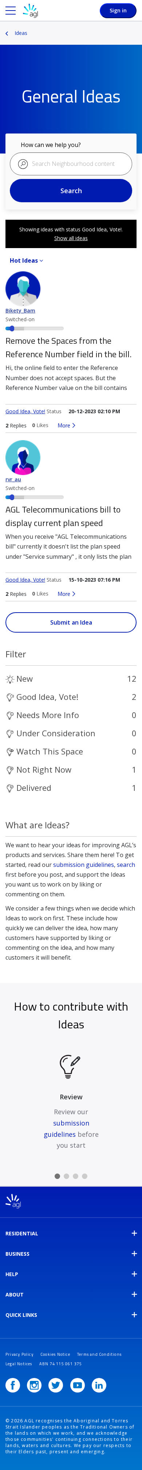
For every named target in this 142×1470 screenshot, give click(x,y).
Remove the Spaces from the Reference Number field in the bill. (68, 347)
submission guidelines (83, 865)
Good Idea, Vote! (25, 411)
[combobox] (71, 163)
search (126, 865)
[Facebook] (12, 1385)
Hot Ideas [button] (24, 260)
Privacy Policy (19, 1354)
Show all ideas (71, 238)
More (64, 425)
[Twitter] (55, 1385)
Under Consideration (55, 733)
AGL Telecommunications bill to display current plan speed (63, 516)
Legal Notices (18, 1364)
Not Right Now (43, 769)
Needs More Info (47, 714)
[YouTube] (77, 1385)
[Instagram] (34, 1385)
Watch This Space (49, 751)
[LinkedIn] (99, 1385)
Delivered (33, 787)
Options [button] (137, 28)
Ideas (21, 32)
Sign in (118, 10)
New (24, 678)
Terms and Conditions (99, 1354)
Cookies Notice (55, 1354)
